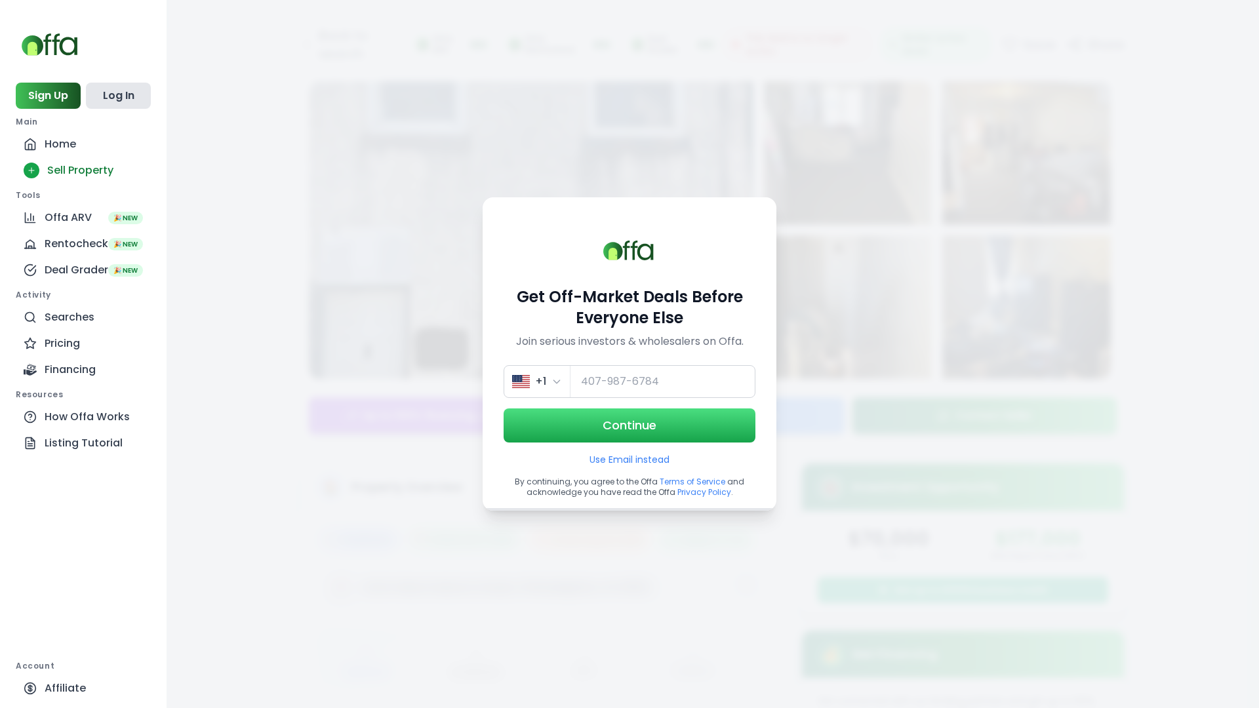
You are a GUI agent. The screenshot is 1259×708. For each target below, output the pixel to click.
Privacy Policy (704, 492)
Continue (629, 425)
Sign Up (48, 95)
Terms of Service (692, 481)
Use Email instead (629, 459)
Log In (118, 95)
